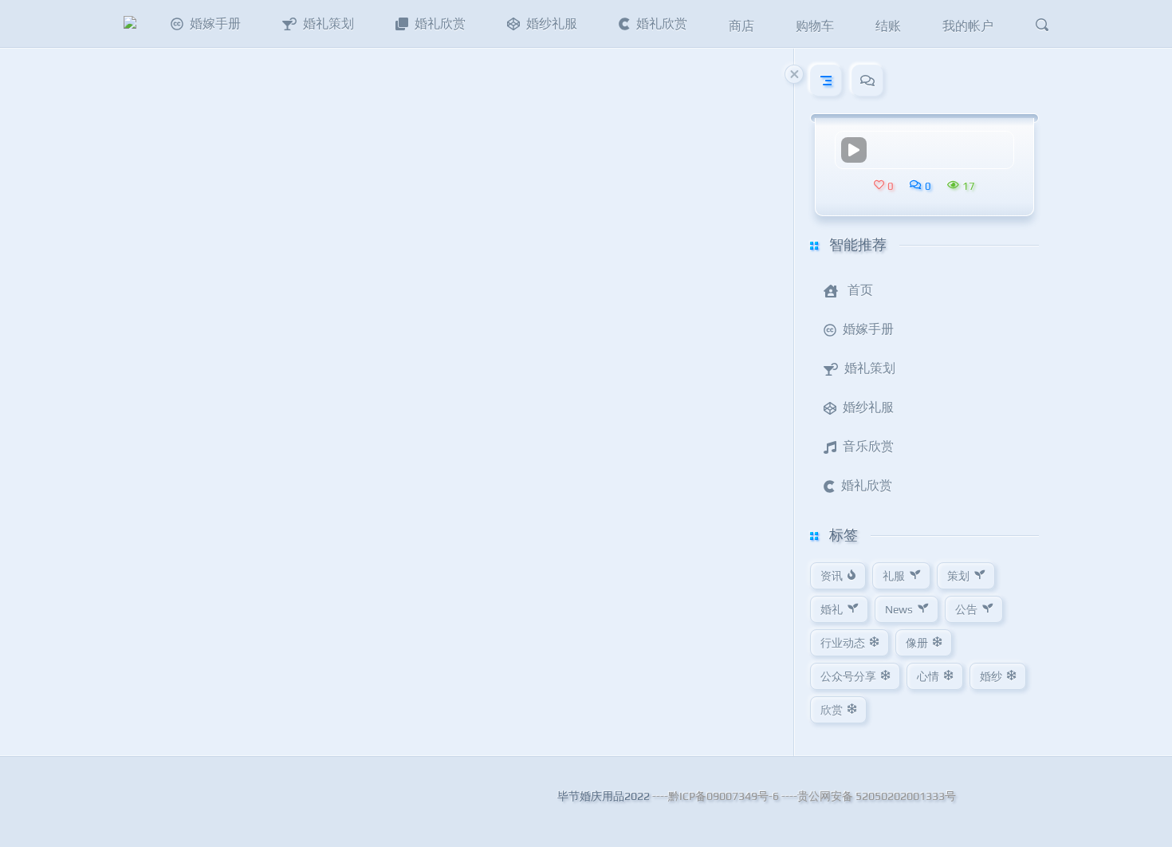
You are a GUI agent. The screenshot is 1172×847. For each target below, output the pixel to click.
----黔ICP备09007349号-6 (715, 796)
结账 (888, 25)
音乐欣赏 (868, 446)
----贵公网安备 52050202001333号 (868, 796)
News (899, 609)
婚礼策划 (328, 23)
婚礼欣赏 (440, 23)
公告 (966, 609)
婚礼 (831, 609)
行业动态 (842, 642)
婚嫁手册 (215, 23)
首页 (860, 289)
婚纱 (991, 676)
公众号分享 (848, 676)
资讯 (831, 575)
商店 (741, 25)
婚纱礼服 (551, 23)
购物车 (815, 25)
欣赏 (831, 709)
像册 (917, 642)
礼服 (894, 575)
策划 (958, 575)
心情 (928, 676)
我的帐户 (967, 25)
